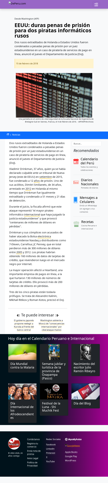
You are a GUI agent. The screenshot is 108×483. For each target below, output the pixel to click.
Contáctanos (33, 439)
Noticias (16, 134)
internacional (32, 214)
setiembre (45, 177)
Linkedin (50, 448)
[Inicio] (8, 134)
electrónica (44, 236)
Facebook (51, 444)
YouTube (50, 461)
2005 (19, 252)
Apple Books (71, 452)
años (37, 181)
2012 (28, 188)
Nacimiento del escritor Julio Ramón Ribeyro (84, 367)
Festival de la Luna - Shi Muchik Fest (51, 407)
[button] (96, 4)
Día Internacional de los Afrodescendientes (22, 410)
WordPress (70, 460)
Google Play (71, 456)
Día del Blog (82, 403)
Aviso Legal (32, 458)
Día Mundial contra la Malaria (22, 365)
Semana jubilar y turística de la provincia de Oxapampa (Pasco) (54, 371)
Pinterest (50, 453)
